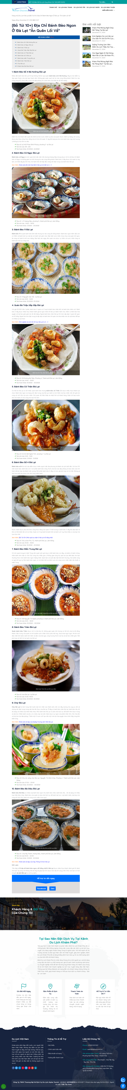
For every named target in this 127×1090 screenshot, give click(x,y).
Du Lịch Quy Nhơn (93, 7)
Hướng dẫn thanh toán (55, 1057)
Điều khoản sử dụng (55, 1053)
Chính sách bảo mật (55, 1049)
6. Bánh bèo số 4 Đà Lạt (23, 55)
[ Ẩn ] (52, 37)
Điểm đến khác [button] (107, 10)
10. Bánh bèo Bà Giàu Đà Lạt (25, 66)
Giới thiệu (51, 1045)
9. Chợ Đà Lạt (20, 63)
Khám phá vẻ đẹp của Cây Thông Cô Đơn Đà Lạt (34, 862)
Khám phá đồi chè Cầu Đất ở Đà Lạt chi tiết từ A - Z (35, 165)
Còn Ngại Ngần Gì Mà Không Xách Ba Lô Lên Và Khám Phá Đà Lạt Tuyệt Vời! (103, 54)
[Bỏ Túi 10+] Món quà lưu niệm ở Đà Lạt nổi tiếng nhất (36, 537)
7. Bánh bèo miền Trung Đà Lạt (25, 58)
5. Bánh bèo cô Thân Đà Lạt (24, 53)
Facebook (41, 888)
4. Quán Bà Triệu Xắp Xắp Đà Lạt (26, 50)
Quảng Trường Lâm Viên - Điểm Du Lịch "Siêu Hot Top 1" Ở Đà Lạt (103, 45)
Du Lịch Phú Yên (79, 7)
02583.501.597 (93, 1045)
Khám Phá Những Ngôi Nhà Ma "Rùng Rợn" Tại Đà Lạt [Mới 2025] (102, 62)
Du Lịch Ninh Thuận (108, 7)
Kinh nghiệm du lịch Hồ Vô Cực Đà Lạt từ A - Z (33, 322)
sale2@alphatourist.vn (94, 1049)
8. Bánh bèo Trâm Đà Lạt (23, 61)
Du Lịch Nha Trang (65, 7)
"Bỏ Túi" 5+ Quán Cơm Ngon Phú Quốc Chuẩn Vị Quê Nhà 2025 (49, 2)
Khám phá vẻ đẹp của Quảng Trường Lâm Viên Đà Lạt (36, 722)
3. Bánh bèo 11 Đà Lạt (22, 47)
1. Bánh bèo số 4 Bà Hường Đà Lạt (26, 42)
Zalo (52, 888)
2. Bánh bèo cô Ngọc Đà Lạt (24, 45)
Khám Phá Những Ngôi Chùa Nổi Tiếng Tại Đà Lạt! (102, 29)
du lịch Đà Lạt (21, 873)
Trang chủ (53, 7)
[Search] (112, 2)
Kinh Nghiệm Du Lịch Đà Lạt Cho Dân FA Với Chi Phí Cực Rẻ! (102, 37)
